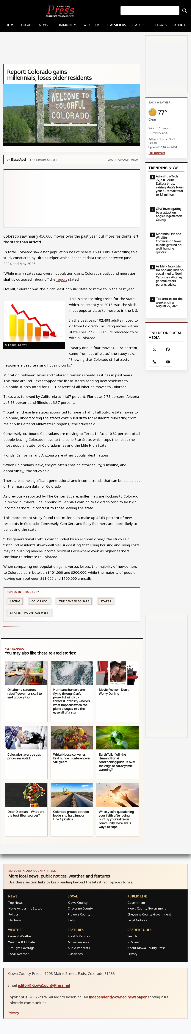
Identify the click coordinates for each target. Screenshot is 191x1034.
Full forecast (156, 153)
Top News (15, 902)
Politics (13, 914)
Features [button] (139, 25)
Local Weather (18, 954)
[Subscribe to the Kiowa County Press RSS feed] (154, 362)
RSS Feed (133, 942)
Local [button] (26, 25)
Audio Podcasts (79, 948)
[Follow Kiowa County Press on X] (154, 349)
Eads (71, 920)
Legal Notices (137, 920)
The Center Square (74, 601)
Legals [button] (161, 25)
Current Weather (20, 936)
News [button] (43, 25)
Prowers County (79, 914)
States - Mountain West (29, 612)
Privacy (132, 954)
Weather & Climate (21, 942)
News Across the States (25, 908)
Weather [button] (91, 25)
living (15, 601)
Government (136, 902)
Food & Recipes (79, 936)
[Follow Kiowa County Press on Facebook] (168, 349)
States (106, 601)
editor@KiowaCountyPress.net (44, 985)
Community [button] (66, 25)
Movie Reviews (78, 942)
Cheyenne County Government (149, 914)
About (179, 25)
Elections (14, 920)
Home (10, 25)
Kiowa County (77, 902)
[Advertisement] (71, 198)
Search (132, 936)
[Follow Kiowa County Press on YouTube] (168, 362)
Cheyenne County (80, 908)
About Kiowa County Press (146, 948)
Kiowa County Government (146, 908)
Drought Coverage (21, 948)
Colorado (40, 601)
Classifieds (116, 25)
